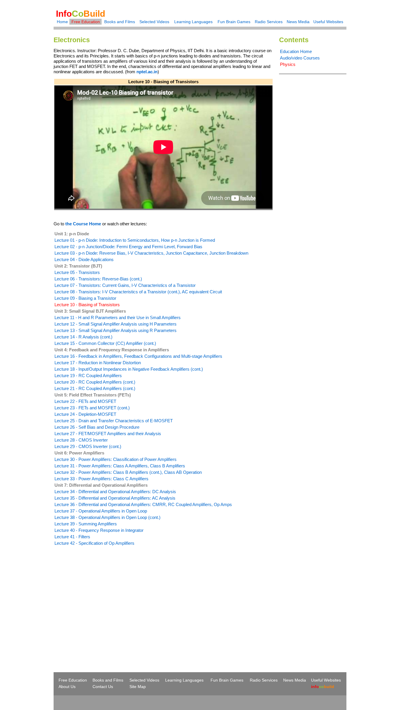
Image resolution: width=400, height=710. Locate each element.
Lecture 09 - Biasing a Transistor (85, 298)
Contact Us (103, 686)
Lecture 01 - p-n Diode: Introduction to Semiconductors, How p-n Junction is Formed (134, 240)
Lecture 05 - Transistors (77, 272)
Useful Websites (328, 21)
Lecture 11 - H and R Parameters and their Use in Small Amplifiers (117, 317)
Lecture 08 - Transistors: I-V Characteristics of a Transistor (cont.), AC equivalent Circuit (138, 291)
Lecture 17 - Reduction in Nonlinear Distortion (97, 362)
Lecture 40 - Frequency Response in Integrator (98, 530)
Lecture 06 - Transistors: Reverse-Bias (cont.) (98, 278)
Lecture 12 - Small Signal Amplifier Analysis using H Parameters (115, 323)
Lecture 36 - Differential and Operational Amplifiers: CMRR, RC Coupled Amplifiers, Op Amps (143, 504)
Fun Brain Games (234, 21)
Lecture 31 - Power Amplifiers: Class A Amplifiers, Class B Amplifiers (119, 465)
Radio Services (269, 21)
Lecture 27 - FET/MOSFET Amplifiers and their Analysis (107, 433)
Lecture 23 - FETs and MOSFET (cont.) (92, 407)
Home (62, 21)
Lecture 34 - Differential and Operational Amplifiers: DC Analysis (115, 491)
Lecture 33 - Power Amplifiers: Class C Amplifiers (101, 478)
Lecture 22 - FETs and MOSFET (85, 401)
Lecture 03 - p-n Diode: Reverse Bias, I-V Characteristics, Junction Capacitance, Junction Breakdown (151, 253)
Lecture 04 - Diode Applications (84, 259)
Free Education (85, 21)
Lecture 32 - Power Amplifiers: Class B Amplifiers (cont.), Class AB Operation (128, 472)
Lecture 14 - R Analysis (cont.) (83, 336)
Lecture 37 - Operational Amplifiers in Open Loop (100, 510)
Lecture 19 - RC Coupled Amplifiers (88, 375)
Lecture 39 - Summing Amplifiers (85, 523)
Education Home (296, 51)
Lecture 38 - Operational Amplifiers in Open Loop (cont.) (107, 517)
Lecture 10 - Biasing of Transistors (87, 304)
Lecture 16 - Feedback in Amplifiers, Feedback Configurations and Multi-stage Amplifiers (138, 356)
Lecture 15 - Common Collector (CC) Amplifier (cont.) (105, 343)
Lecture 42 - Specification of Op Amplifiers (94, 543)
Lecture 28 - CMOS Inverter (81, 439)
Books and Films (119, 21)
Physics (287, 64)
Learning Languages (193, 21)
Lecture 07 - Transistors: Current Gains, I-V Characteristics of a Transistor (125, 285)
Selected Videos (154, 21)
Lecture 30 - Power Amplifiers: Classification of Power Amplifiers (115, 459)
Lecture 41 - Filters (72, 536)
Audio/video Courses (300, 57)
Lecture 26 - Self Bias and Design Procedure (96, 427)
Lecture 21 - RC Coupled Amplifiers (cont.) (94, 388)
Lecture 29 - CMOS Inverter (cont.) (87, 446)
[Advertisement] (103, 598)
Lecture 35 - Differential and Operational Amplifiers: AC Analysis (114, 498)
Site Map (137, 686)
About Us (67, 686)
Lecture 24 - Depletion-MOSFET (85, 414)
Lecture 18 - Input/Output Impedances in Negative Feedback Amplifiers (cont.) (128, 369)
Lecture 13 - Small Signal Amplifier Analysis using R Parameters (115, 330)
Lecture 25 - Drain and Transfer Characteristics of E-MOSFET (113, 420)
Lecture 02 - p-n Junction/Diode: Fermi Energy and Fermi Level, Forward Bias (128, 246)
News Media (298, 21)
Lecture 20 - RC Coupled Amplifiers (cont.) (94, 381)
